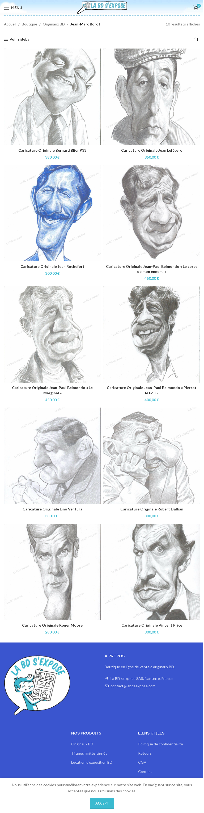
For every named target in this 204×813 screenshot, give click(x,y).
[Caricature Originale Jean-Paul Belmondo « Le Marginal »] (52, 334)
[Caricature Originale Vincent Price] (151, 572)
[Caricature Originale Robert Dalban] (151, 456)
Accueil (10, 24)
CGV (142, 762)
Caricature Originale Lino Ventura (52, 509)
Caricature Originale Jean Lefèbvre (151, 150)
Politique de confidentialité (160, 744)
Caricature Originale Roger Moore (52, 625)
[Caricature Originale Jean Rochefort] (52, 213)
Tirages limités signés (89, 753)
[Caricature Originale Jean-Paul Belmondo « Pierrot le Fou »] (151, 334)
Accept (102, 803)
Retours (145, 753)
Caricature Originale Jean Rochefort (52, 266)
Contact (145, 771)
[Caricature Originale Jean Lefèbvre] (151, 97)
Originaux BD (54, 24)
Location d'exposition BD (91, 762)
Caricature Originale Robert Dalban (151, 509)
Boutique (29, 24)
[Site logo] (102, 7)
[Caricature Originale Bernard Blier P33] (52, 97)
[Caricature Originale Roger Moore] (52, 572)
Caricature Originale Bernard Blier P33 (52, 150)
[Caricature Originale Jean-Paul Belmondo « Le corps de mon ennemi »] (151, 213)
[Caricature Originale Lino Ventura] (52, 456)
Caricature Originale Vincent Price (151, 625)
